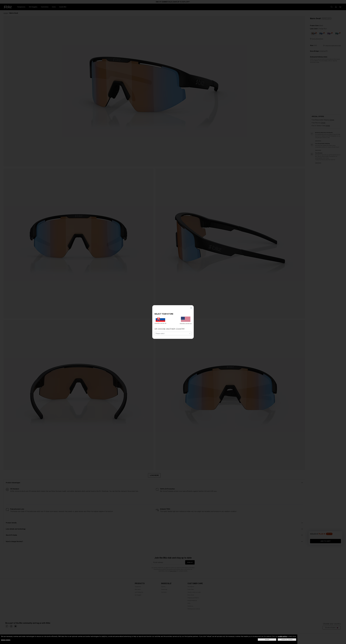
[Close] (191, 308)
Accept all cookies (287, 639)
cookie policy (282, 636)
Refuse (267, 639)
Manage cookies (5, 639)
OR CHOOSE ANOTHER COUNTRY (169, 329)
